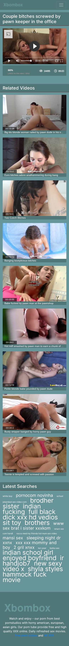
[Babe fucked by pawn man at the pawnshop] (34, 284)
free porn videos (26, 635)
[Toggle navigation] (61, 4)
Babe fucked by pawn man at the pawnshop (28, 303)
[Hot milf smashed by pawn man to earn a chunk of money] (34, 326)
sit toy (12, 522)
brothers (37, 522)
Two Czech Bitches (15, 217)
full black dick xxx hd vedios (30, 514)
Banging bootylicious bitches (20, 260)
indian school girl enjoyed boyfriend (29, 555)
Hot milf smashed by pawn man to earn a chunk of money (36, 346)
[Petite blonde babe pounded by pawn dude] (34, 369)
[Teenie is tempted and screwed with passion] (34, 455)
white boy (7, 496)
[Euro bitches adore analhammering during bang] (34, 155)
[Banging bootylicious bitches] (34, 241)
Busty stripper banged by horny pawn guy (27, 431)
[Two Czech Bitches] (34, 198)
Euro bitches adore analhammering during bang (31, 175)
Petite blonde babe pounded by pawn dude (28, 388)
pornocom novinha (34, 495)
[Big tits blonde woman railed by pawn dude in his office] (34, 113)
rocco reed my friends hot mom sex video (36, 533)
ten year (42, 548)
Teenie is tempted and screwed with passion (29, 474)
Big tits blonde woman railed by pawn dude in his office (35, 132)
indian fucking (22, 509)
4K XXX (49, 635)
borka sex (54, 548)
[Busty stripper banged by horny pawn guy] (34, 412)
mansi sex (13, 537)
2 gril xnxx (24, 547)
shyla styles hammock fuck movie (33, 574)
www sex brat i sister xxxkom (33, 526)
